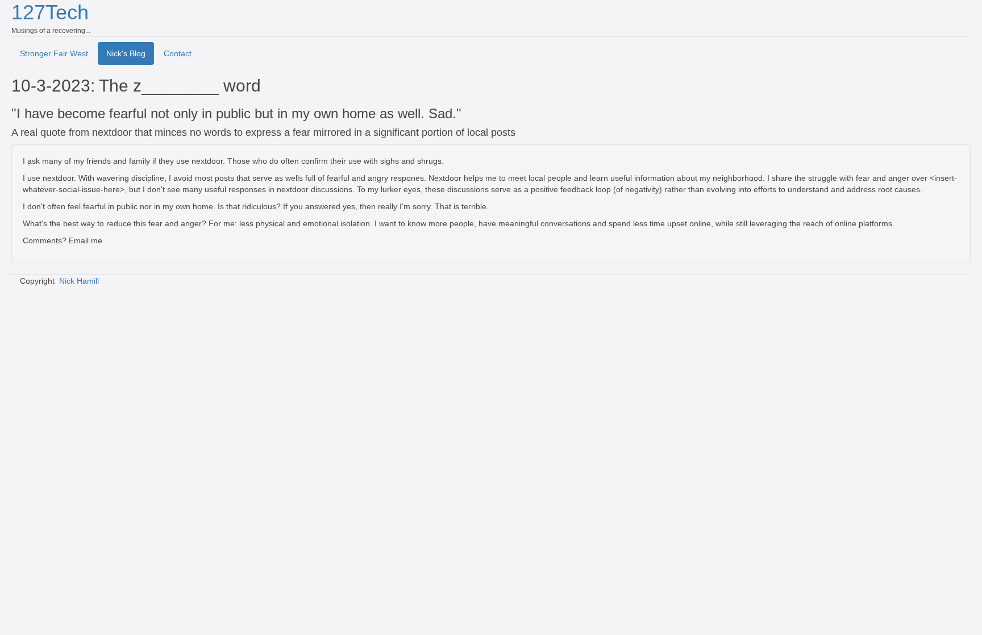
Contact (178, 53)
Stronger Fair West (54, 53)
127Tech (50, 12)
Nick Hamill (79, 280)
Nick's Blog (125, 53)
